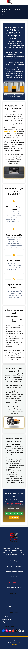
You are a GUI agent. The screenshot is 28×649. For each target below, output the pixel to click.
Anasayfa (4, 14)
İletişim (6, 600)
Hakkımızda (7, 597)
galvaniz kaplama (10, 156)
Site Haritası (7, 606)
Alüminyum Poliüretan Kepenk (14, 587)
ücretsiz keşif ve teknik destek (15, 503)
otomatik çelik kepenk (10, 131)
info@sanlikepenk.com (8, 622)
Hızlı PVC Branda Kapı (14, 577)
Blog (5, 604)
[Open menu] (24, 3)
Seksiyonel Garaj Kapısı (14, 561)
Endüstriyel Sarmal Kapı (14, 582)
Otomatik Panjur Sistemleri (14, 566)
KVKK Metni (7, 602)
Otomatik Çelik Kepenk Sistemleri (14, 571)
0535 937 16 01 (6, 619)
